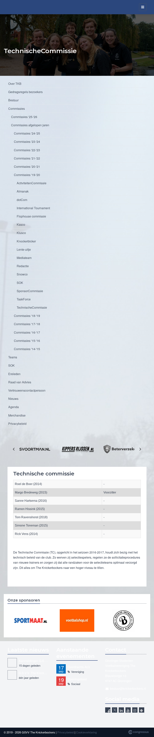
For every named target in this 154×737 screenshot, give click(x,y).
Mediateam (24, 258)
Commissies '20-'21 (27, 166)
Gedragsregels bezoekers (25, 92)
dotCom (22, 200)
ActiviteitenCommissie (31, 183)
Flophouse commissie (31, 216)
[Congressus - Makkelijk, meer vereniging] (138, 732)
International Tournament (33, 208)
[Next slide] (140, 449)
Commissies (16, 108)
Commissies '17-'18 (27, 324)
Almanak (23, 191)
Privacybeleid (17, 423)
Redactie (23, 266)
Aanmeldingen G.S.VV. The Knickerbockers (34, 661)
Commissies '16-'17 (27, 332)
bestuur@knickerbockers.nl (128, 688)
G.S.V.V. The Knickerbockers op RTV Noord (34, 673)
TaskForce (24, 299)
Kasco (21, 224)
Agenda (13, 407)
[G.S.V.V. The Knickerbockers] (12, 7)
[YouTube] (128, 710)
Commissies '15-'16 (27, 340)
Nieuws (13, 398)
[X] (114, 710)
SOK (20, 283)
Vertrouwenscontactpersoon (26, 390)
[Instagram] (134, 710)
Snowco (22, 274)
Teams (12, 357)
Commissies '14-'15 (27, 349)
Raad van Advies (19, 382)
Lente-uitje (24, 249)
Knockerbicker (26, 241)
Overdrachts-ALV (79, 667)
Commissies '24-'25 (27, 133)
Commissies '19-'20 (27, 175)
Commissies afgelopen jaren (30, 125)
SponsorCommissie (30, 291)
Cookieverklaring (86, 732)
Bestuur (13, 100)
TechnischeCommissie (32, 307)
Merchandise (17, 415)
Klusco (21, 233)
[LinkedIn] (121, 710)
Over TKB (14, 83)
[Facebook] (107, 710)
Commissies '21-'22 (27, 158)
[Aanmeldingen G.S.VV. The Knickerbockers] (12, 662)
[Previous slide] (13, 449)
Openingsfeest (77, 679)
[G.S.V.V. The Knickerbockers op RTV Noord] (12, 675)
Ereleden (14, 374)
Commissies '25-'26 (24, 117)
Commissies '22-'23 (27, 150)
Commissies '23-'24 (27, 141)
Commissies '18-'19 (27, 316)
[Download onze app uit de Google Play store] (141, 710)
